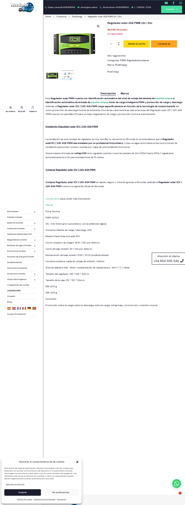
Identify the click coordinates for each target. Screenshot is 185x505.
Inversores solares (16, 228)
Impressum (61, 499)
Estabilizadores (14, 262)
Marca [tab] (125, 93)
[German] (29, 308)
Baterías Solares (15, 222)
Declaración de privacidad (45, 499)
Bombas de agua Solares (19, 245)
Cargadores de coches (18, 285)
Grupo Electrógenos (16, 279)
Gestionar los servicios (15, 484)
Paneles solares (14, 217)
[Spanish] (9, 308)
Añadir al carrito (136, 44)
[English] (14, 308)
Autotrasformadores (17, 268)
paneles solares (99, 102)
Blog (9, 302)
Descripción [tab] (108, 93)
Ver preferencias (60, 492)
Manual (49, 204)
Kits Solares (12, 211)
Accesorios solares (16, 273)
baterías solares (164, 98)
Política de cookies (24, 499)
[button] (77, 462)
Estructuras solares (16, 251)
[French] (19, 308)
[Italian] (24, 308)
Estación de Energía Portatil (20, 256)
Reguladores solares (17, 239)
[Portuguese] (34, 308)
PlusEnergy (121, 64)
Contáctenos (53, 198)
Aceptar (22, 492)
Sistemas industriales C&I (19, 234)
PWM (123, 60)
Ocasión (11, 296)
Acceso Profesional (16, 314)
